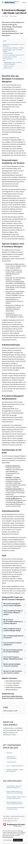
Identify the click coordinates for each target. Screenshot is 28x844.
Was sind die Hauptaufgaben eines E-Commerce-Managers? (12, 604)
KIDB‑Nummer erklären (9, 734)
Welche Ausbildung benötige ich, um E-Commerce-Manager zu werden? (13, 612)
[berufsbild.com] (8, 2)
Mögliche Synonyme (9, 66)
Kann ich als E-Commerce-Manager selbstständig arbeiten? (13, 658)
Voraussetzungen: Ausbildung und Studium (13, 47)
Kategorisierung (8, 67)
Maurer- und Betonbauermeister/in (15, 765)
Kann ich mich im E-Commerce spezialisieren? (12, 643)
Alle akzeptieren (18, 840)
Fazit (4, 60)
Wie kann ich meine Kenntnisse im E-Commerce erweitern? (12, 672)
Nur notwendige (7, 840)
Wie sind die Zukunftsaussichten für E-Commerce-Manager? (13, 650)
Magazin (24, 2)
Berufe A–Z (17, 2)
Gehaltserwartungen (8, 53)
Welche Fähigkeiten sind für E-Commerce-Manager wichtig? (12, 629)
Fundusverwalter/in (11, 762)
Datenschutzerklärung (8, 837)
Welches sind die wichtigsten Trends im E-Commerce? (12, 665)
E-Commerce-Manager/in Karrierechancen (13, 55)
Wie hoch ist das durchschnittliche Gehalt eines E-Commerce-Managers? (13, 621)
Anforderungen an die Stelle (10, 57)
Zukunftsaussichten (7, 58)
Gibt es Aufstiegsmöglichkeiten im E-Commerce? (13, 636)
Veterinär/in (9, 752)
